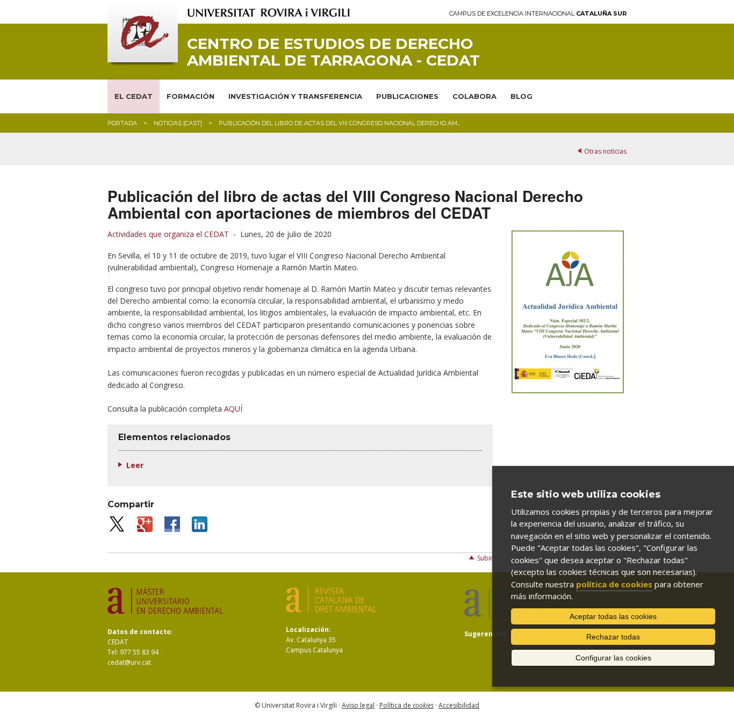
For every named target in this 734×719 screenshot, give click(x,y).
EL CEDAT (133, 96)
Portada (122, 123)
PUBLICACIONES (407, 96)
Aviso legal (358, 705)
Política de (406, 705)
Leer (134, 465)
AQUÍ (233, 409)
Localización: (308, 629)
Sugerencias (485, 633)
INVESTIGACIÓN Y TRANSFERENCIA (295, 96)
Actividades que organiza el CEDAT (168, 234)
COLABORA (474, 96)
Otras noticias (605, 151)
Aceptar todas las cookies (613, 616)
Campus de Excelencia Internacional (538, 14)
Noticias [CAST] (178, 123)
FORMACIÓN (190, 96)
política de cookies (614, 584)
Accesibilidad (458, 705)
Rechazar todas (613, 636)
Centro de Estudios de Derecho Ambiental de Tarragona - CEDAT (333, 52)
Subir (485, 558)
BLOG (521, 96)
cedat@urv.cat (129, 662)
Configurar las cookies (613, 657)
